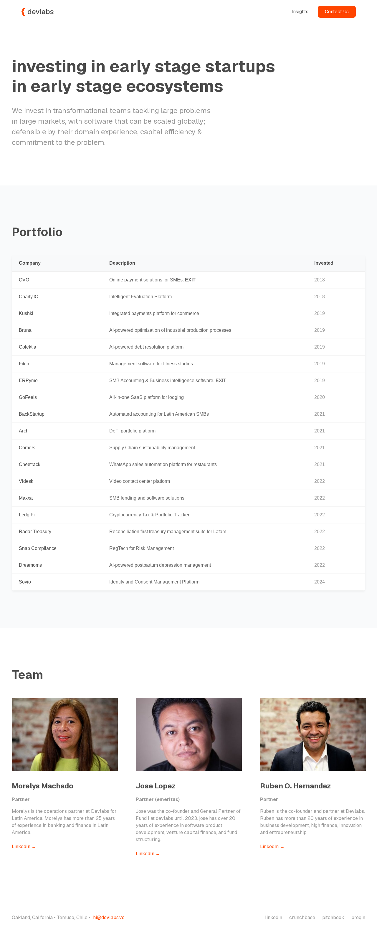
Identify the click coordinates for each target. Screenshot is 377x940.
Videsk (26, 481)
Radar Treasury (35, 531)
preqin (358, 917)
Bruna (25, 330)
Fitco (24, 363)
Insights (300, 12)
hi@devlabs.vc (109, 917)
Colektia (27, 346)
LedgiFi (27, 514)
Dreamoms (30, 565)
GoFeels (28, 397)
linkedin (273, 917)
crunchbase (302, 917)
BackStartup (31, 414)
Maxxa (26, 497)
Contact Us (337, 12)
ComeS (27, 447)
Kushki (26, 313)
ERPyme (28, 380)
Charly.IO (28, 296)
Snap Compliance (38, 548)
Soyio (25, 581)
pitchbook (333, 917)
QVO (24, 279)
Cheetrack (29, 464)
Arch (24, 430)
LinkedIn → (24, 846)
